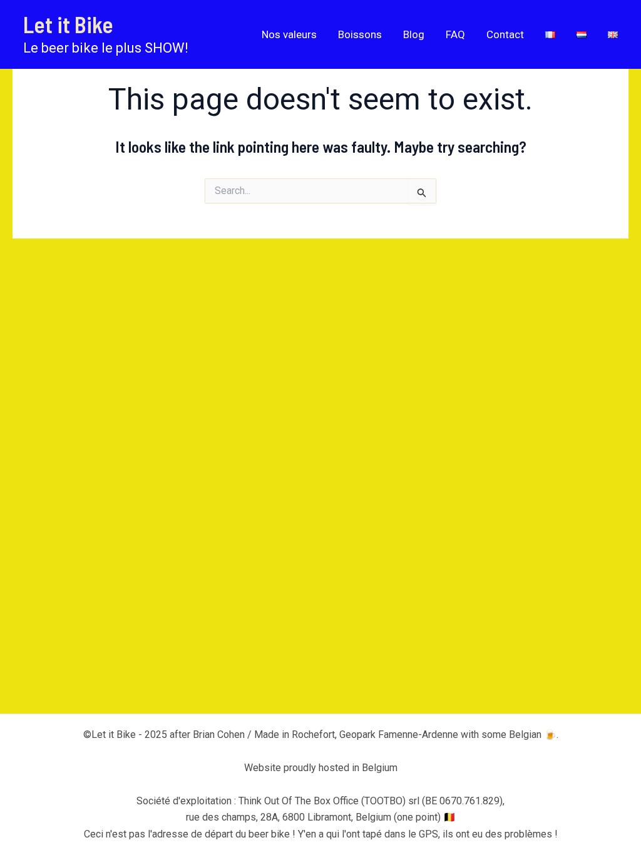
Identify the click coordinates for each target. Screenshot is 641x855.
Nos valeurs (289, 34)
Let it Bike (68, 24)
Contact (505, 34)
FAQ (455, 34)
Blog (413, 34)
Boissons (360, 34)
